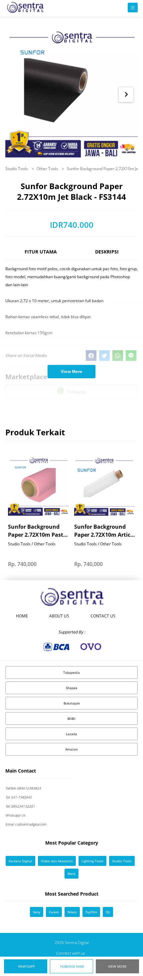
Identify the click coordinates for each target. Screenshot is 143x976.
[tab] (40, 255)
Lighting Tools (92, 861)
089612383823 (23, 788)
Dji (108, 912)
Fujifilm (91, 912)
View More (117, 966)
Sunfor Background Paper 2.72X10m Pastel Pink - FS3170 (38, 531)
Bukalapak (72, 703)
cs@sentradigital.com (25, 824)
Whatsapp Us (15, 815)
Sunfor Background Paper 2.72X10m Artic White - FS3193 (102, 531)
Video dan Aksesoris (57, 861)
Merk (71, 873)
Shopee (71, 687)
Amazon (71, 749)
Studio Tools (17, 168)
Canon (54, 912)
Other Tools (48, 168)
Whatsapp (26, 966)
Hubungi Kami (72, 966)
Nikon (72, 912)
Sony (36, 912)
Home (22, 616)
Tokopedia (71, 672)
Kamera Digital (20, 861)
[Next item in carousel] (126, 94)
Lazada (71, 733)
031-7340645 (18, 797)
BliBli (71, 718)
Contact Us (102, 616)
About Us (59, 616)
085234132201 (20, 806)
